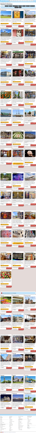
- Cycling (10, 427)
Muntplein (8, 323)
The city (1, 418)
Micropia (14, 252)
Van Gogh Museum (16, 10)
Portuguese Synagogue (16, 211)
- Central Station (29, 419)
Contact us (28, 428)
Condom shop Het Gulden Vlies (18, 335)
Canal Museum (27, 229)
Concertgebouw (3, 393)
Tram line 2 (26, 375)
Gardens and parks (20, 426)
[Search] (33, 0)
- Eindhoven (28, 421)
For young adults (2, 422)
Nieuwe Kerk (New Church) (17, 314)
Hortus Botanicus (3, 172)
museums (28, 39)
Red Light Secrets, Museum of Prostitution (18, 68)
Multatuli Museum (15, 90)
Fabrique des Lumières (28, 353)
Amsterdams (29, 199)
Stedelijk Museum (3, 10)
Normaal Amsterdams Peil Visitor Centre (30, 190)
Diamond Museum (28, 149)
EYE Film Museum (28, 172)
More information (4, 25)
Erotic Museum (2, 211)
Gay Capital (19, 422)
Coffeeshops (19, 421)
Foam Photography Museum (17, 229)
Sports (20, 7)
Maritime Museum (3, 68)
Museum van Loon (3, 190)
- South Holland (20, 429)
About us (28, 426)
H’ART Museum (27, 10)
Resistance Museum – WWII (29, 50)
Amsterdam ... (2, 365)
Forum (28, 424)
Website (27, 25)
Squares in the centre (20, 425)
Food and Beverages (20, 416)
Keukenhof (2, 295)
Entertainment (11, 429)
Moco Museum (2, 229)
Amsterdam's (19, 78)
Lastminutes (10, 416)
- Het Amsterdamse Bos (3, 428)
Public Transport (29, 417)
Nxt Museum (15, 172)
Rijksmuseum (27, 28)
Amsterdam (31, 323)
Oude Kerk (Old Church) (4, 335)
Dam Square (14, 323)
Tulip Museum (2, 90)
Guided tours (16, 7)
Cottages (1, 427)
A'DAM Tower (15, 393)
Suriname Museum (16, 50)
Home (1, 416)
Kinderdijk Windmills (28, 393)
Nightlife (10, 430)
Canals (19, 420)
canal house (17, 140)
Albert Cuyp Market (3, 353)
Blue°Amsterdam (27, 314)
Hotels (1, 430)
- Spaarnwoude (2, 429)
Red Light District (5, 220)
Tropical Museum (3, 130)
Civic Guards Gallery (3, 50)
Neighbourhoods (20, 427)
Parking (28, 422)
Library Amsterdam (16, 295)
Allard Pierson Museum (28, 130)
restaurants (16, 405)
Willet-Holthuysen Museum (17, 130)
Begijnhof (14, 375)
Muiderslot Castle (28, 295)
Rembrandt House (3, 252)
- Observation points (11, 421)
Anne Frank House (16, 28)
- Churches (10, 420)
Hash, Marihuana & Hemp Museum (18, 149)
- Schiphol (28, 420)
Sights (10, 418)
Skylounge (14, 353)
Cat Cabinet (2, 149)
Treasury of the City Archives (17, 190)
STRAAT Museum (28, 90)
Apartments (1, 425)
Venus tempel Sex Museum (29, 252)
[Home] (9, 0)
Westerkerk (2, 375)
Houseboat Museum (28, 211)
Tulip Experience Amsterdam (5, 270)
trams (31, 386)
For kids (1, 421)
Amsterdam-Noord (20, 402)
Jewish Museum (27, 68)
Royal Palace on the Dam (4, 28)
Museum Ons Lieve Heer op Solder (30, 335)
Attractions (10, 422)
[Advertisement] (18, 47)
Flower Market (2, 314)
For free (1, 423)
